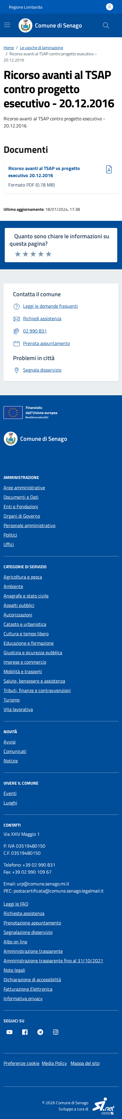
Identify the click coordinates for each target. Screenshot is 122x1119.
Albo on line (15, 941)
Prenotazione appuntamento (32, 922)
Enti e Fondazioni (21, 506)
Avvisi (10, 741)
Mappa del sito (84, 1063)
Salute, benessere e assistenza (34, 680)
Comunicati (15, 751)
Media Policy (54, 1063)
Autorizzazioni (18, 614)
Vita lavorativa (18, 709)
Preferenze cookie (21, 1063)
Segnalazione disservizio (28, 932)
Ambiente (13, 586)
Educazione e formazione (29, 643)
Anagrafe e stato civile (26, 595)
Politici (10, 534)
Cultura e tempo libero (26, 633)
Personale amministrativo (29, 525)
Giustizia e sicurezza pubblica (33, 652)
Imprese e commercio (25, 661)
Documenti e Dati (21, 497)
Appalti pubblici (19, 605)
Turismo (12, 699)
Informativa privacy (23, 998)
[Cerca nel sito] (106, 25)
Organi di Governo (22, 515)
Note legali (14, 970)
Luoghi (10, 802)
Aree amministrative (24, 487)
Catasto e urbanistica (25, 624)
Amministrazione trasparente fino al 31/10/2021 (53, 960)
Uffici (9, 544)
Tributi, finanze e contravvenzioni (37, 690)
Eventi (10, 793)
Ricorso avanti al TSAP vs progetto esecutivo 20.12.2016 (44, 172)
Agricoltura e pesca (23, 576)
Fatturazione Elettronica (28, 988)
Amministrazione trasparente (33, 951)
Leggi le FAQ (16, 903)
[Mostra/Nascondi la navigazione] (7, 24)
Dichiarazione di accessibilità (32, 979)
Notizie (11, 760)
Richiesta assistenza (24, 913)
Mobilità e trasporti (23, 671)
